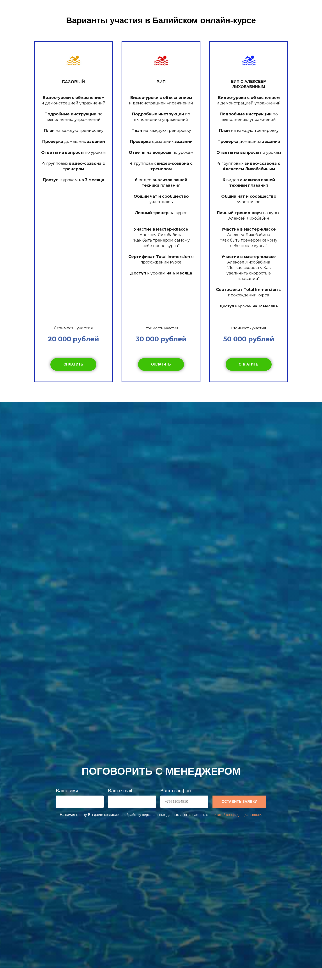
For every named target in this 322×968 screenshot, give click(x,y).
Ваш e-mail (120, 790)
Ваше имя (67, 790)
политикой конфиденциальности (235, 815)
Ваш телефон (175, 790)
